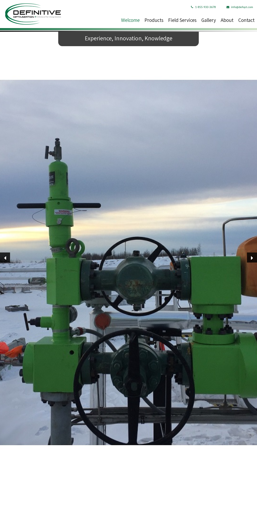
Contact (246, 20)
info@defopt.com (242, 7)
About (227, 20)
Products (154, 20)
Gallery (208, 20)
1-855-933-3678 (205, 7)
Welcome (130, 20)
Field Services (182, 20)
